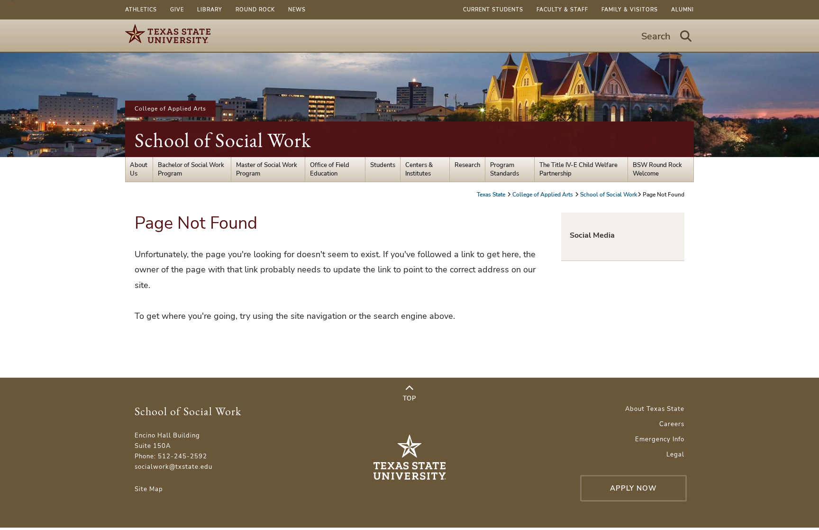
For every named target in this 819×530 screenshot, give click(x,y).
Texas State (492, 194)
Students (382, 165)
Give (177, 9)
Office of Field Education (329, 169)
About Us (138, 169)
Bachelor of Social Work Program (191, 169)
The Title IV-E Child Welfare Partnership (578, 169)
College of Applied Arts (170, 108)
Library (209, 9)
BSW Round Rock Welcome (657, 169)
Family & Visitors (629, 9)
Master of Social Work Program (266, 169)
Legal (675, 454)
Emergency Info (659, 439)
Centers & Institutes (419, 169)
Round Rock (255, 9)
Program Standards (504, 169)
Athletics (141, 9)
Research (467, 165)
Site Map (149, 489)
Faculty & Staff (562, 9)
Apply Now (633, 488)
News (297, 9)
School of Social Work (223, 140)
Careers (671, 424)
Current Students (493, 9)
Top (409, 398)
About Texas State (654, 409)
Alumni (682, 9)
